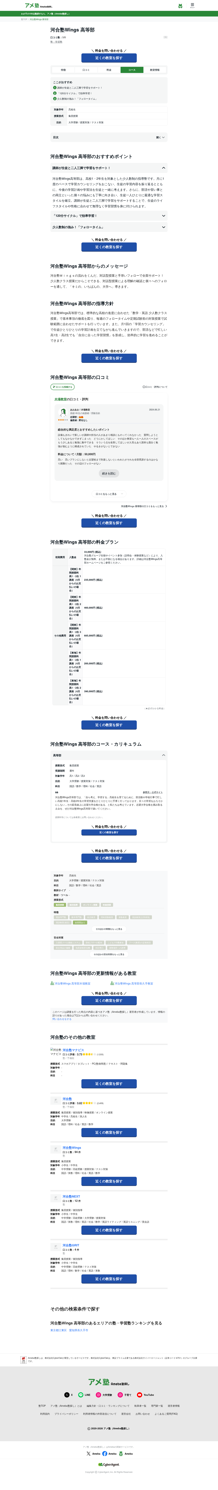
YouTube (149, 1394)
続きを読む (109, 473)
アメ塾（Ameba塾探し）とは (66, 1405)
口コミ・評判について (156, 386)
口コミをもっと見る (106, 493)
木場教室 (60, 399)
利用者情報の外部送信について (99, 1413)
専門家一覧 (157, 1405)
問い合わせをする (62, 1019)
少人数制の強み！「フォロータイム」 (78, 227)
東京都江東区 (58, 1330)
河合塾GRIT (71, 1245)
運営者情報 (174, 1405)
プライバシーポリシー (66, 1413)
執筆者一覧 (140, 1405)
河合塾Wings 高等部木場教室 (72, 983)
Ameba (96, 1453)
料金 (109, 69)
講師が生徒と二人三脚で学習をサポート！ (81, 168)
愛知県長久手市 (78, 1330)
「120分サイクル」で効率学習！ (74, 215)
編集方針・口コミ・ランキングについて (108, 1405)
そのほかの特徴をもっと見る (109, 928)
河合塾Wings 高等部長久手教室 (134, 983)
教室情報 (155, 69)
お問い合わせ (143, 1413)
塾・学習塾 (56, 41)
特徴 (63, 69)
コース (132, 69)
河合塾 (67, 1099)
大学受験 (107, 1394)
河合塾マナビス (73, 1050)
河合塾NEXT (71, 1196)
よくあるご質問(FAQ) (166, 1413)
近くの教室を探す (109, 57)
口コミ (86, 69)
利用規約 (45, 1413)
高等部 (57, 755)
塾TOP (24, 19)
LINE (87, 1394)
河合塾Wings (72, 1147)
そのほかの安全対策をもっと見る (109, 954)
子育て (127, 1394)
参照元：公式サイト (153, 792)
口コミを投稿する (64, 386)
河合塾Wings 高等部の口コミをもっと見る (142, 506)
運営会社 (126, 1413)
